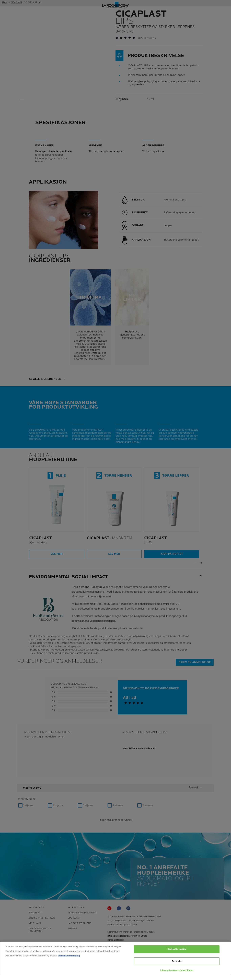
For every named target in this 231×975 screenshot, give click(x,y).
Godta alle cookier (176, 949)
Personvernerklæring (69, 955)
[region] (115, 958)
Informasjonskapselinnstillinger (176, 970)
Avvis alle (177, 961)
